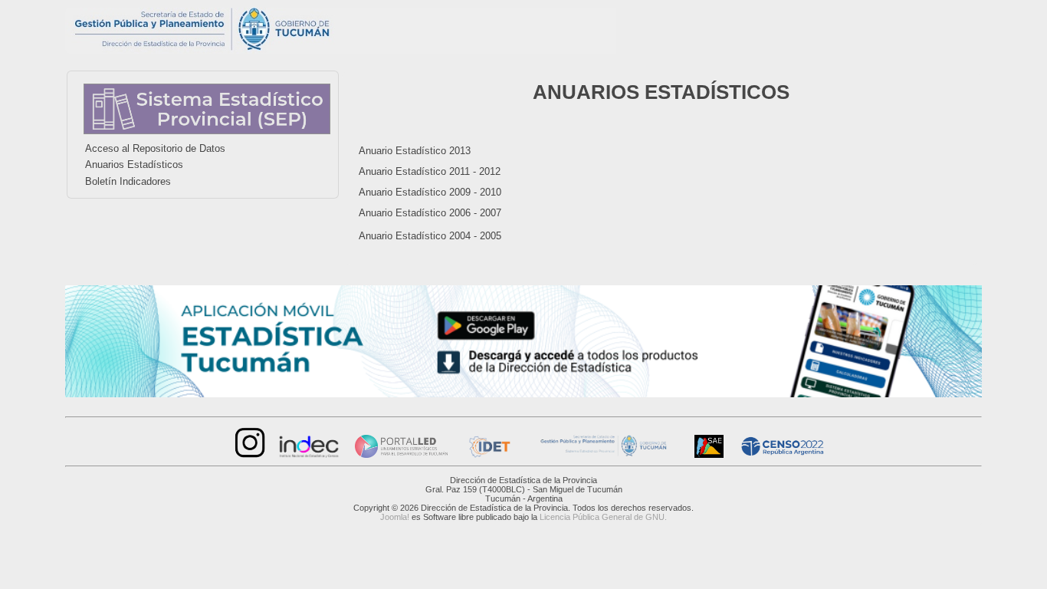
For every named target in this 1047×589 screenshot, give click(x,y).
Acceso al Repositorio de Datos (155, 148)
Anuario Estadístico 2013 (415, 150)
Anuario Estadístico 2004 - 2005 (430, 236)
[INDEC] (309, 454)
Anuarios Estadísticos (134, 164)
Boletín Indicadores (128, 181)
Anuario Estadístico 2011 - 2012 (430, 171)
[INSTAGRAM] (248, 454)
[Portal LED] (401, 454)
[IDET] (488, 454)
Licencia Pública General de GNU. (603, 517)
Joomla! (394, 517)
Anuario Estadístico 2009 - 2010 (430, 192)
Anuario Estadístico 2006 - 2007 (430, 213)
